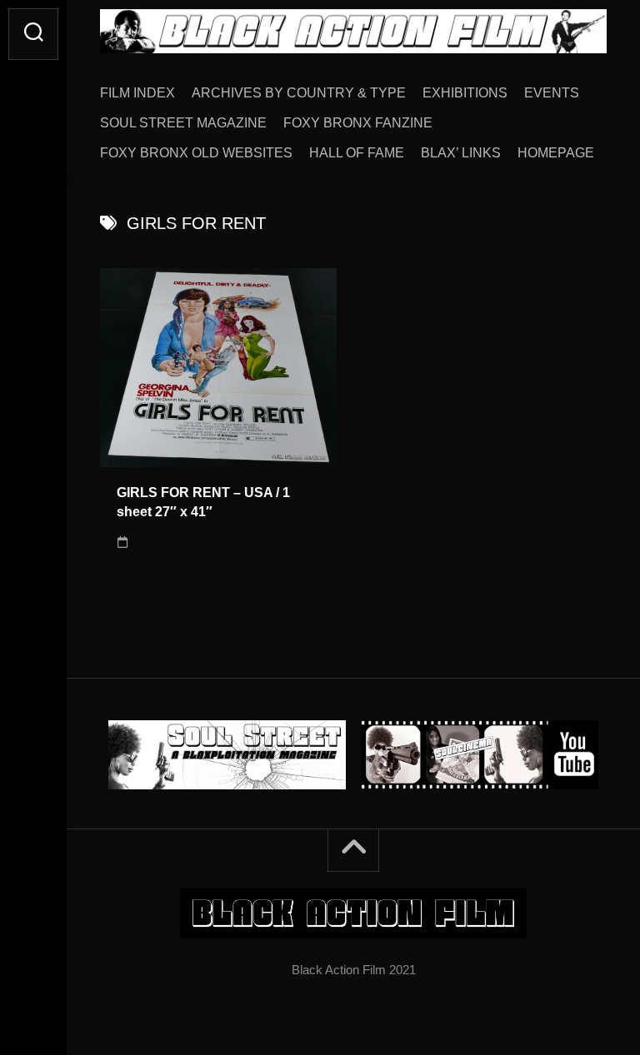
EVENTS (551, 93)
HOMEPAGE (556, 153)
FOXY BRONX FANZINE (357, 123)
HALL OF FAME (356, 153)
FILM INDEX (137, 93)
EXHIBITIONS (465, 93)
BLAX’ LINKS (461, 153)
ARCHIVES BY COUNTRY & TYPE (299, 93)
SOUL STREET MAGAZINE (183, 123)
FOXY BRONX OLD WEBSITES (196, 153)
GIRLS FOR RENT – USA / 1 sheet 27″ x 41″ (203, 502)
